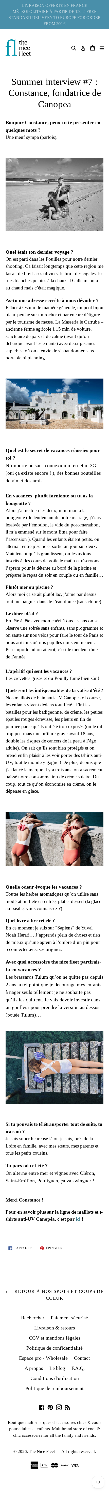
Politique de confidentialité (54, 1348)
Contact (82, 1358)
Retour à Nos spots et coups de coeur (58, 1295)
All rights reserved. (78, 1451)
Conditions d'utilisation (54, 1378)
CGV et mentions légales (54, 1338)
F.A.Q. (78, 1368)
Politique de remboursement (54, 1388)
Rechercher (32, 1317)
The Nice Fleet (42, 1451)
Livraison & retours (54, 1327)
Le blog (57, 1368)
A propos (34, 1368)
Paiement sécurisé (69, 1317)
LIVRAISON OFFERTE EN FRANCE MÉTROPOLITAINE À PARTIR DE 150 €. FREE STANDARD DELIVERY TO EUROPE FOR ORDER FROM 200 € (55, 14)
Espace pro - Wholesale (43, 1358)
